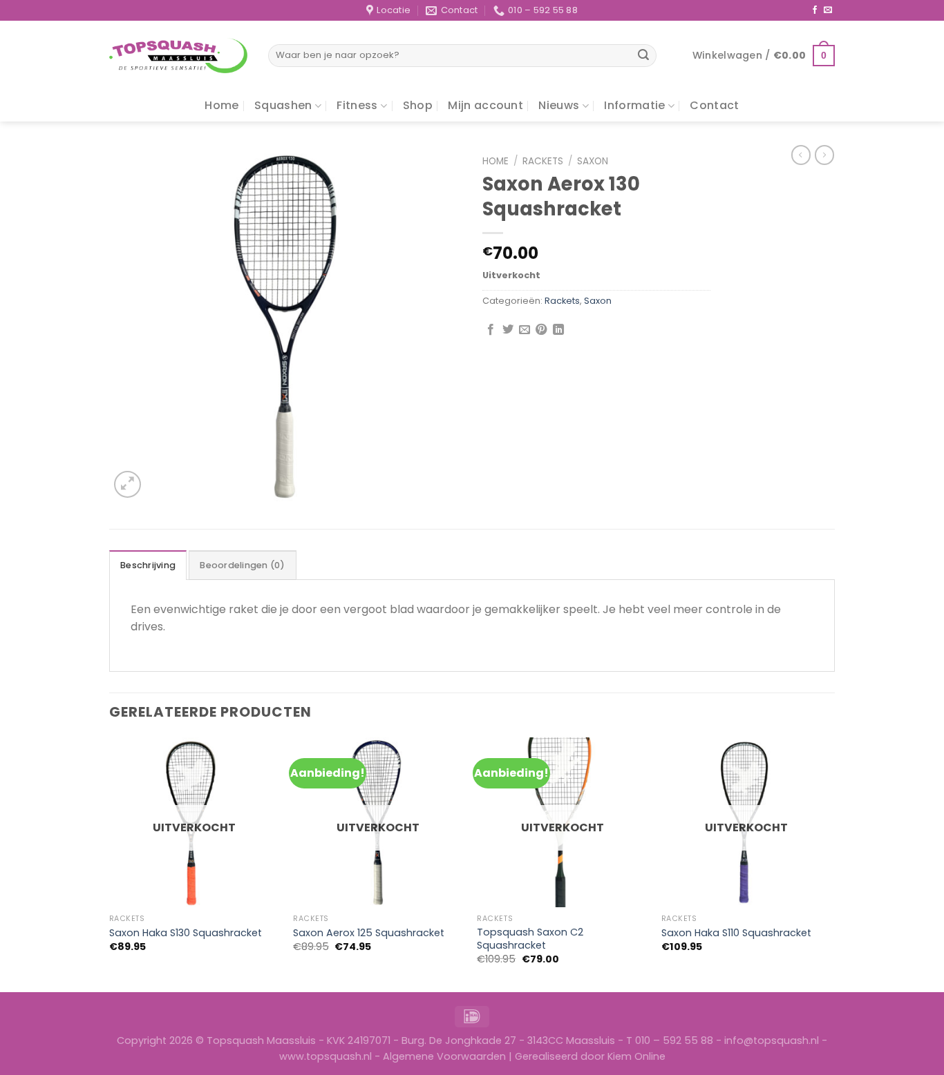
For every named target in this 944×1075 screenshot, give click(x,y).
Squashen (283, 105)
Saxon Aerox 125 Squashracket (368, 933)
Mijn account (485, 105)
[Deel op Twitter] (507, 330)
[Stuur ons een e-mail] (828, 10)
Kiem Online (636, 1056)
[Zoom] (127, 484)
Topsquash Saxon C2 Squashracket (530, 938)
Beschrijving (148, 565)
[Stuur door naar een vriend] (524, 330)
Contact (714, 105)
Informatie (634, 105)
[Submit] (644, 56)
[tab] (148, 564)
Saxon (592, 161)
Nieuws (558, 105)
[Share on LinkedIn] (558, 330)
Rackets (542, 161)
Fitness (357, 105)
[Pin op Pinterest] (541, 330)
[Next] (830, 863)
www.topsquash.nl (325, 1056)
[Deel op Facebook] (490, 330)
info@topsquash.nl (771, 1040)
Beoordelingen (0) (242, 565)
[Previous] (110, 863)
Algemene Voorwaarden (444, 1056)
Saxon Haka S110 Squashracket (736, 933)
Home (221, 105)
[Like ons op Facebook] (815, 10)
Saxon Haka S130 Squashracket (185, 933)
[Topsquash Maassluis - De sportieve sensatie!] (178, 55)
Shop (418, 105)
